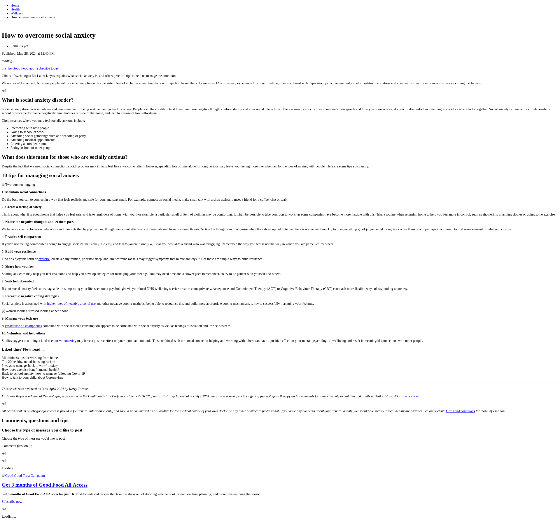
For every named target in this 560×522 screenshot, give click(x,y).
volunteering (67, 341)
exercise (44, 259)
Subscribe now (12, 501)
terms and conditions (460, 411)
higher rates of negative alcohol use (71, 303)
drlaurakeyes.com (406, 396)
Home (14, 5)
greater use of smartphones (23, 326)
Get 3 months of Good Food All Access (45, 485)
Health (15, 9)
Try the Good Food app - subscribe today (30, 68)
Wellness (16, 13)
